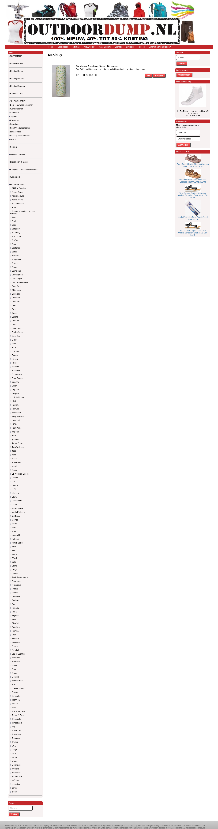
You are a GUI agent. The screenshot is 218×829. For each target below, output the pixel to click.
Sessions (15, 658)
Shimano (15, 661)
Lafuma (14, 478)
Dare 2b (15, 321)
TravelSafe (16, 734)
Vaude (14, 757)
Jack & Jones (17, 443)
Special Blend (17, 688)
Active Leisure (17, 196)
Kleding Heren (16, 71)
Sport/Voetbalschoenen (20, 128)
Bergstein (15, 229)
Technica (15, 700)
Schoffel (15, 650)
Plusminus (16, 585)
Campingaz (16, 279)
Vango (14, 750)
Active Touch (17, 200)
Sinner (14, 673)
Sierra (14, 665)
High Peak (16, 428)
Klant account (104, 47)
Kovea (14, 470)
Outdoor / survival (17, 154)
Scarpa (14, 646)
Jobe (13, 451)
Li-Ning (14, 489)
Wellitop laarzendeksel (20, 136)
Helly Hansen (17, 416)
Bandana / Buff (16, 94)
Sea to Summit (17, 654)
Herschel (15, 420)
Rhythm (15, 616)
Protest (14, 593)
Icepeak (15, 432)
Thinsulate (16, 719)
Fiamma (15, 367)
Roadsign (15, 627)
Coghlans (15, 294)
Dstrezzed (16, 328)
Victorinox (15, 765)
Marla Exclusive (18, 512)
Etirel (13, 347)
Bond (13, 244)
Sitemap (76, 47)
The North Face (18, 711)
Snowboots (15, 124)
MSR (13, 531)
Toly (13, 727)
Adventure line (17, 204)
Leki (13, 481)
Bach (13, 221)
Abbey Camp (17, 192)
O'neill (14, 558)
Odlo (13, 562)
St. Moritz (15, 696)
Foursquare (16, 374)
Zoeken (14, 814)
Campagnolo (17, 275)
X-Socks (15, 780)
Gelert (14, 386)
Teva (13, 707)
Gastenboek (63, 47)
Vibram (14, 761)
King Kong (16, 462)
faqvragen (130, 47)
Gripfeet (15, 390)
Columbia (15, 301)
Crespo (14, 309)
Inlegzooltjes (15, 132)
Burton (14, 267)
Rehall (14, 612)
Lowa (14, 497)
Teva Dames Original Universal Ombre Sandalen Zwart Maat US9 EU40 (192, 232)
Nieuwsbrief (89, 47)
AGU (13, 207)
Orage (14, 570)
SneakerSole (17, 681)
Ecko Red (15, 336)
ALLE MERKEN (17, 184)
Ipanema (15, 439)
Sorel (13, 684)
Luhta (14, 504)
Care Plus (15, 286)
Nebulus (15, 539)
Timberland (16, 723)
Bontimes (15, 248)
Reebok (15, 600)
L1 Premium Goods (20, 474)
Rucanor (15, 639)
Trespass (15, 738)
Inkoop (142, 47)
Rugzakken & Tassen (19, 162)
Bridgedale (16, 259)
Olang (14, 566)
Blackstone (16, 236)
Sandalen (14, 113)
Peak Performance (19, 577)
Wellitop (15, 769)
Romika (15, 631)
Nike (13, 547)
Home (50, 47)
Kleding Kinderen (17, 86)
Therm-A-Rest (17, 715)
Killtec (14, 459)
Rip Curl (15, 623)
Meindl (14, 520)
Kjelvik (14, 466)
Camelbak (16, 271)
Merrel (14, 524)
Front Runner (17, 378)
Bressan (15, 256)
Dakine (14, 317)
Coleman (15, 298)
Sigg (13, 669)
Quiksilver (15, 596)
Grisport (15, 393)
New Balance (17, 543)
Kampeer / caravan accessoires (24, 169)
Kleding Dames (17, 79)
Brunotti (15, 263)
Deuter (14, 324)
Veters (13, 139)
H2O (13, 401)
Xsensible (15, 784)
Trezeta (14, 742)
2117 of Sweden (18, 188)
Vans (13, 753)
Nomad (14, 554)
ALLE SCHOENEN (18, 101)
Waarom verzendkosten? (160, 47)
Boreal (14, 252)
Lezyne (14, 485)
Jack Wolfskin (17, 447)
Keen (13, 455)
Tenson (14, 704)
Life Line (15, 493)
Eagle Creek (17, 332)
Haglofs (15, 405)
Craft (13, 305)
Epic (13, 344)
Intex (13, 436)
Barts (13, 225)
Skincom (15, 677)
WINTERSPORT (17, 64)
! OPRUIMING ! (16, 56)
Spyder (14, 692)
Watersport (15, 177)
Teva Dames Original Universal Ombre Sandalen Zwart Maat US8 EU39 (192, 195)
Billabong (15, 233)
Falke (14, 363)
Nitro (13, 550)
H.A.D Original (17, 397)
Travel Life (16, 730)
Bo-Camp (15, 240)
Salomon (15, 642)
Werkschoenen (16, 109)
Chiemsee (16, 290)
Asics (13, 217)
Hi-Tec (14, 424)
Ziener (14, 792)
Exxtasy (15, 355)
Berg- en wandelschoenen (21, 105)
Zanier (14, 788)
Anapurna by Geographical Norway (22, 212)
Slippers (13, 116)
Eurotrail (15, 351)
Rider (14, 619)
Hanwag (15, 409)
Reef (13, 604)
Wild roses (16, 773)
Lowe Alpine (17, 501)
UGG (13, 746)
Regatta (15, 608)
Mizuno (14, 527)
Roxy (13, 635)
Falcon (14, 359)
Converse (14, 120)
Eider (13, 340)
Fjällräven (15, 370)
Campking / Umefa (19, 282)
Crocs (14, 313)
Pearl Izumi (16, 581)
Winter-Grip (16, 776)
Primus (14, 589)
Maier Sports (17, 508)
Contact (118, 47)
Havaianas (16, 413)
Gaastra (15, 382)
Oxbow (14, 573)
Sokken (13, 147)
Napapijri (15, 535)
